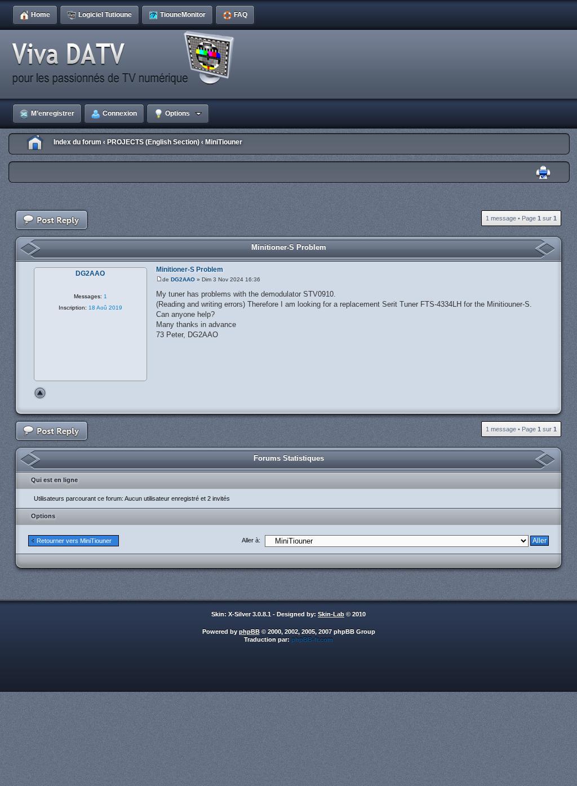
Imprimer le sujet (543, 173)
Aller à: (251, 540)
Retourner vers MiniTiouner (74, 540)
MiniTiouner (223, 142)
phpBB (249, 631)
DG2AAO (183, 279)
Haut (40, 393)
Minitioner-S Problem (288, 247)
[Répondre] (51, 220)
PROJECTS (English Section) (153, 142)
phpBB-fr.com (312, 639)
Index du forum (77, 142)
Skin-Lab (331, 614)
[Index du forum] (126, 58)
